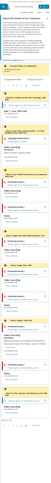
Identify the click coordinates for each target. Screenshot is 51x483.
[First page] (4, 85)
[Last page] (26, 85)
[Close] (47, 18)
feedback (30, 50)
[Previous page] (9, 85)
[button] (9, 347)
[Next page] (21, 85)
